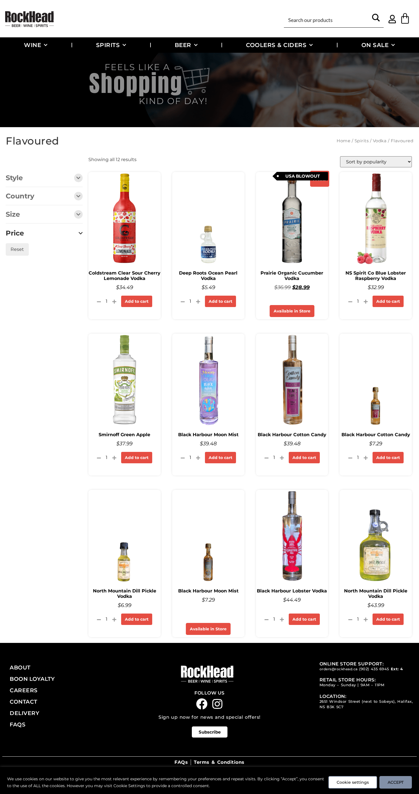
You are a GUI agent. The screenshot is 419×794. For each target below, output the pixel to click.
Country (20, 196)
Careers (24, 690)
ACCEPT (396, 782)
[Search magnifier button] (376, 19)
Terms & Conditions (219, 762)
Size (13, 214)
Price (15, 233)
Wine (32, 44)
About (20, 667)
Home (343, 140)
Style (14, 178)
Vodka (380, 140)
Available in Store (292, 311)
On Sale (375, 44)
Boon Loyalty (32, 678)
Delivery (24, 713)
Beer (183, 44)
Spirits (108, 44)
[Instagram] (217, 704)
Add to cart (137, 301)
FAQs (17, 724)
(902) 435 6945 (374, 669)
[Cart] (405, 18)
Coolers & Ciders (276, 44)
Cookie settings (353, 782)
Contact (23, 701)
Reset (17, 249)
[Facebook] (202, 704)
